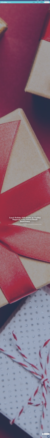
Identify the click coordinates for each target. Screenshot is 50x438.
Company (25, 223)
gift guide (14, 224)
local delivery (24, 224)
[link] (43, 2)
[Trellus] (6, 2)
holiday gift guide (19, 224)
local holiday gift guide (29, 224)
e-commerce (11, 224)
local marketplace (35, 224)
